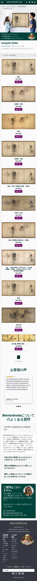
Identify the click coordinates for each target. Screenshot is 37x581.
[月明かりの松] (18, 203)
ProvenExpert (15, 399)
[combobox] (18, 570)
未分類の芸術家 (21, 6)
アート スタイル (11, 6)
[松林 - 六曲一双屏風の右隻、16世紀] (18, 176)
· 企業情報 (5, 543)
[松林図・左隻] (18, 94)
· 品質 (12, 547)
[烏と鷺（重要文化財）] (18, 338)
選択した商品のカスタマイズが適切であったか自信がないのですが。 (18, 475)
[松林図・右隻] (18, 148)
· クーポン (14, 553)
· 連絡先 (5, 541)
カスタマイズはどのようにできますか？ (17, 428)
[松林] (18, 67)
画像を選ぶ (18, 82)
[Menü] (2, 2)
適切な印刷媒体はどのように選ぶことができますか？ (18, 467)
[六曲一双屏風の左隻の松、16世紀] (18, 230)
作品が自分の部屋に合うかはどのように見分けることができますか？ (18, 458)
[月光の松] (18, 315)
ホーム (3, 6)
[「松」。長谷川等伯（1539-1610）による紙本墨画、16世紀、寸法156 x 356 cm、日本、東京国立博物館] (18, 257)
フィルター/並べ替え (9, 55)
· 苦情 (4, 557)
